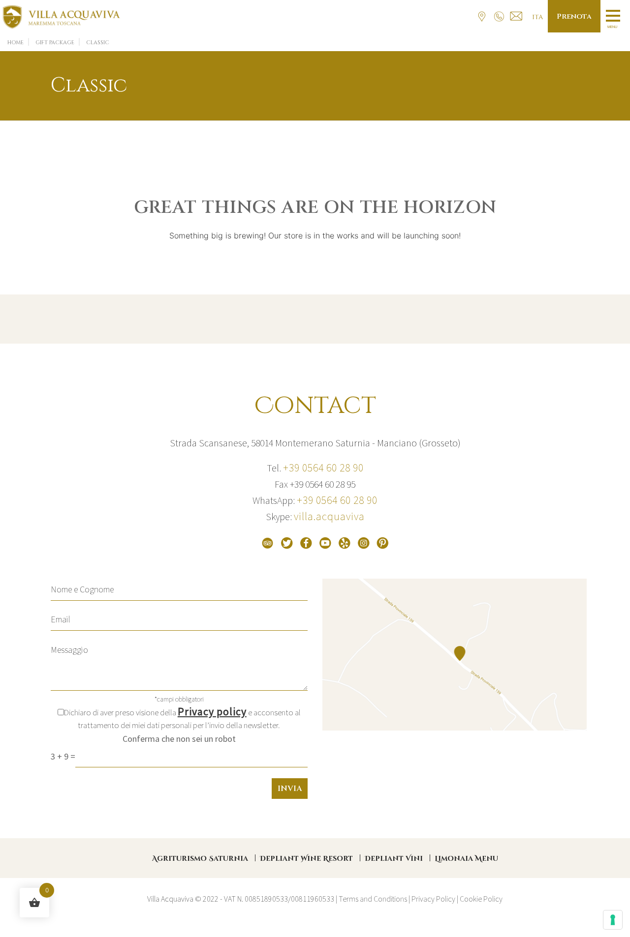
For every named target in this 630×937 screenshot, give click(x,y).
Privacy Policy (433, 899)
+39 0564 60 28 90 (323, 467)
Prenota (574, 16)
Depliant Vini (394, 858)
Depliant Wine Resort (306, 858)
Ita (537, 17)
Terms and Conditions (373, 899)
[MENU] (611, 15)
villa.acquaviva (329, 516)
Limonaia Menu (466, 858)
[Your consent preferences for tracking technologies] (612, 919)
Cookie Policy (481, 899)
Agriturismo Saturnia (200, 858)
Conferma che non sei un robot (179, 738)
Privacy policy (212, 711)
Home (15, 42)
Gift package (54, 42)
